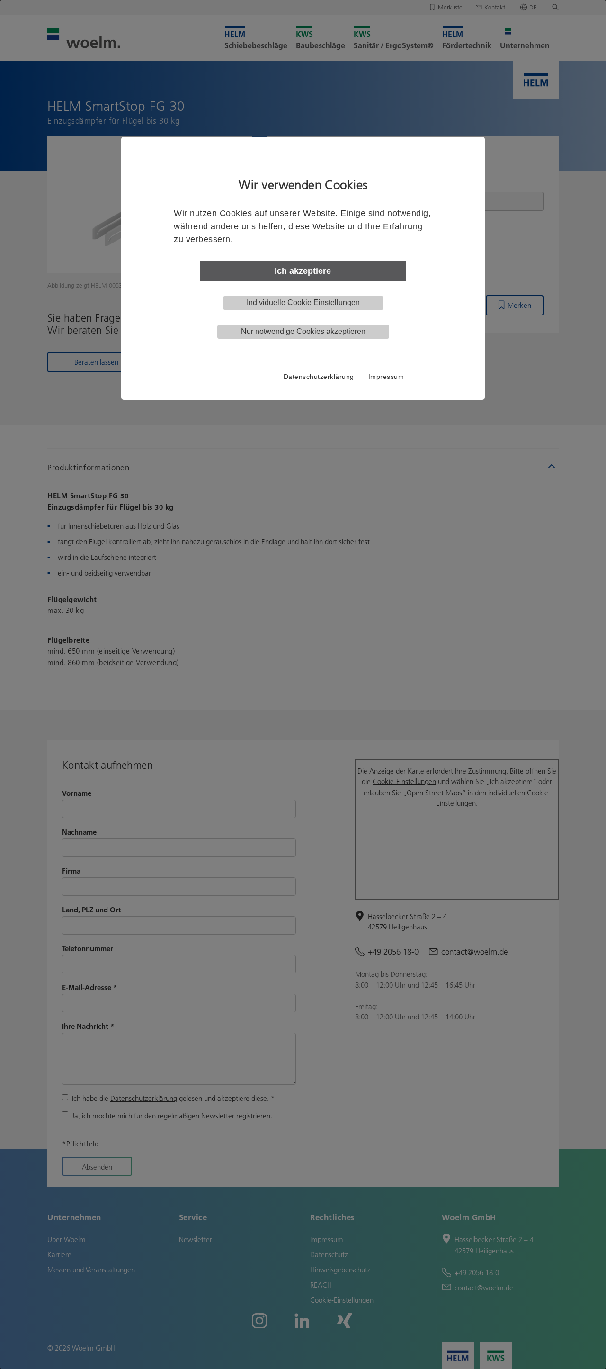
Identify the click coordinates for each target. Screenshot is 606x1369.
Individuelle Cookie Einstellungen (303, 302)
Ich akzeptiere (303, 271)
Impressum (386, 376)
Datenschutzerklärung (319, 376)
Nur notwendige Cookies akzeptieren (303, 331)
